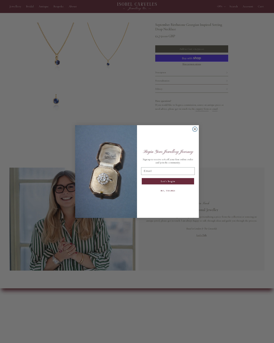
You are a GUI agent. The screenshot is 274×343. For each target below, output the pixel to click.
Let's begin (168, 181)
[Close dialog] (194, 129)
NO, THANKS (168, 191)
